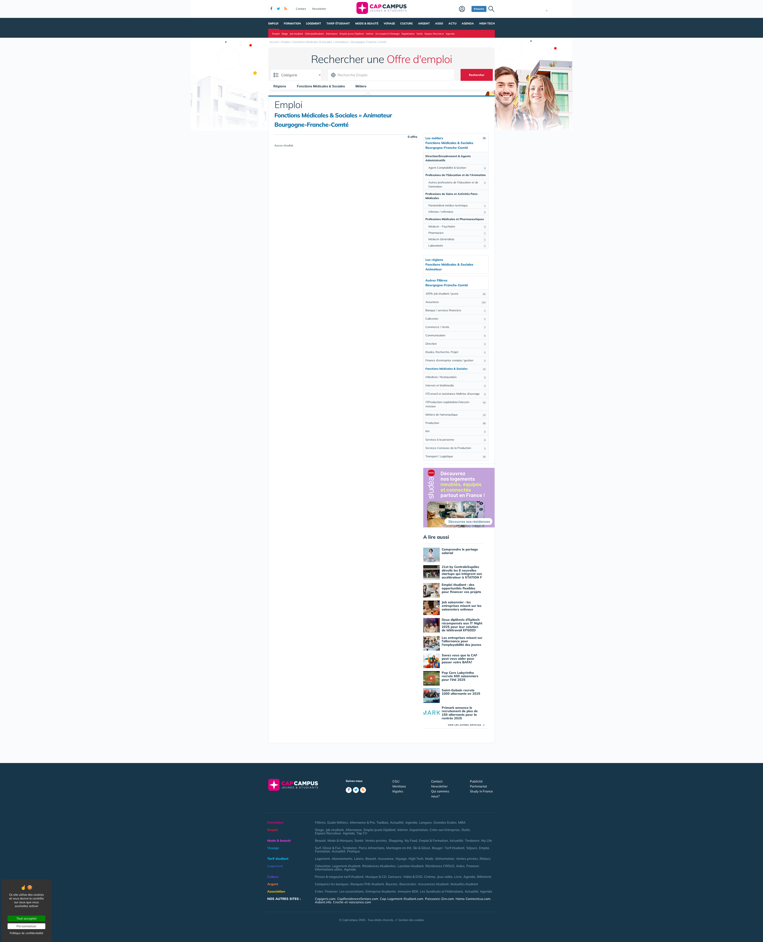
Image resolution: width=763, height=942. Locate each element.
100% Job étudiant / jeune (455, 293)
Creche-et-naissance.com (352, 902)
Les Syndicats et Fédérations (441, 891)
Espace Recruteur (434, 33)
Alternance (332, 33)
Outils (419, 33)
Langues (425, 822)
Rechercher (476, 75)
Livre (458, 877)
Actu (452, 23)
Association (276, 891)
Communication (455, 335)
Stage (285, 33)
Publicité (476, 781)
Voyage (389, 23)
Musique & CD (375, 877)
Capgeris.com (325, 899)
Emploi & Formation (433, 840)
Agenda (468, 23)
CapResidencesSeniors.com (357, 899)
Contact (301, 9)
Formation (292, 23)
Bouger (437, 848)
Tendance (472, 840)
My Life (486, 840)
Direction (455, 343)
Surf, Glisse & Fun (328, 848)
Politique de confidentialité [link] (26, 933)
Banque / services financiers (455, 310)
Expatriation (408, 33)
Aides (460, 866)
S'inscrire (479, 8)
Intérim (370, 33)
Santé (358, 840)
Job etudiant (296, 33)
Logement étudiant (346, 866)
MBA (462, 822)
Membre (464, 9)
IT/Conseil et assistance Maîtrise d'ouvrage (455, 394)
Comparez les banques (332, 884)
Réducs (485, 859)
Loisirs (359, 859)
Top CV (361, 833)
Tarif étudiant (338, 23)
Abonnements (342, 859)
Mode (429, 859)
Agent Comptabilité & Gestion (456, 167)
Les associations (351, 891)
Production (455, 423)
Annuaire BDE (408, 891)
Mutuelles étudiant (464, 884)
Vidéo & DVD (412, 877)
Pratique (353, 851)
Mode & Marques (340, 840)
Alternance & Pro (362, 822)
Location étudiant (411, 866)
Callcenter (455, 318)
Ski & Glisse (421, 848)
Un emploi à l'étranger (387, 33)
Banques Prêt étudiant (367, 884)
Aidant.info (323, 902)
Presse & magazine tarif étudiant (339, 877)
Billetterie (484, 877)
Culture (406, 23)
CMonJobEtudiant (314, 33)
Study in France (481, 791)
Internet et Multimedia (455, 385)
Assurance (455, 302)
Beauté (320, 840)
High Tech (487, 23)
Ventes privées (376, 840)
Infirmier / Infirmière (456, 212)
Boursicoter (407, 884)
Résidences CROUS (439, 866)
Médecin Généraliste (456, 239)
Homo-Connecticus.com (473, 899)
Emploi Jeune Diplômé (352, 33)
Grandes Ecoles (445, 822)
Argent (424, 23)
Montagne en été (398, 848)
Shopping (396, 840)
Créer (319, 891)
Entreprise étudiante (381, 891)
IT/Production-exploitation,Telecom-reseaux (455, 404)
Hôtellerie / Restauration (455, 377)
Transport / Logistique (455, 456)
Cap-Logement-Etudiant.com (401, 899)
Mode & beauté (366, 23)
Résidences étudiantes (379, 866)
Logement (313, 23)
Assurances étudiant (433, 884)
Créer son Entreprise (445, 830)
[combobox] (281, 86)
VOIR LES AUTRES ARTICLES (466, 725)
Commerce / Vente (455, 327)
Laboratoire (456, 245)
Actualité (397, 822)
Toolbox (382, 822)
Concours (394, 877)
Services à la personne (455, 439)
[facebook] (271, 9)
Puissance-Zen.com (439, 899)
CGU (395, 781)
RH (455, 431)
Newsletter (319, 9)
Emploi (273, 23)
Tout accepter (26, 918)
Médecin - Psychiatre (456, 226)
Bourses (392, 884)
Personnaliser (26, 926)
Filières (320, 822)
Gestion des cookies (411, 920)
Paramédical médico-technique (456, 205)
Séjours (471, 848)
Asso (439, 23)
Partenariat (478, 786)
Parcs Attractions (371, 848)
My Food (411, 840)
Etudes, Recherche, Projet (455, 352)
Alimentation (444, 859)
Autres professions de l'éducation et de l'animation (456, 184)
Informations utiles (328, 869)
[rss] (286, 9)
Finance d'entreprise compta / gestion (455, 360)
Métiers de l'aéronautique (455, 414)
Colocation (322, 866)
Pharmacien (456, 233)
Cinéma (429, 877)
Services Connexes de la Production (455, 448)
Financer (472, 866)
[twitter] (278, 9)
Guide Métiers (337, 822)
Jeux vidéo (444, 877)
